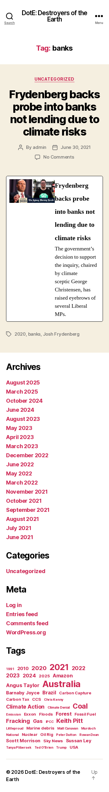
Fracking (18, 720)
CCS (36, 699)
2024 (29, 676)
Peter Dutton (66, 735)
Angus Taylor (22, 685)
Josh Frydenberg (61, 334)
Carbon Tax (17, 699)
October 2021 (24, 501)
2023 (13, 675)
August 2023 (23, 419)
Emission (13, 714)
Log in (13, 605)
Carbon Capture (75, 692)
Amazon (63, 676)
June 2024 (20, 410)
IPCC (50, 722)
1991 (10, 669)
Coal (80, 706)
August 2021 (22, 519)
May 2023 (19, 428)
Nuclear (30, 734)
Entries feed (22, 614)
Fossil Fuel (85, 714)
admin (39, 147)
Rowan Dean (89, 735)
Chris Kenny (53, 700)
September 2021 (28, 510)
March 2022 (22, 482)
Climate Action (25, 706)
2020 (20, 334)
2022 (78, 668)
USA (74, 747)
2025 (44, 675)
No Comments (58, 157)
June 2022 (20, 464)
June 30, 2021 (76, 147)
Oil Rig (46, 734)
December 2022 (27, 455)
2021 (59, 667)
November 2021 (27, 491)
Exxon (30, 714)
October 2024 (24, 401)
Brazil (49, 693)
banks (34, 334)
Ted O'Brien (44, 748)
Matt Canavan (67, 728)
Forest (63, 714)
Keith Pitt (69, 720)
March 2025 (22, 391)
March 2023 (22, 446)
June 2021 (19, 537)
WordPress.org (26, 632)
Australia (61, 684)
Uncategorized (54, 79)
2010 (23, 668)
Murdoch (88, 728)
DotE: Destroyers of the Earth (54, 16)
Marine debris (40, 728)
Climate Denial (59, 708)
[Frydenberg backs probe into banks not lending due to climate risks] (54, 248)
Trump (61, 748)
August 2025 (23, 382)
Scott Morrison (23, 740)
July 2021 (18, 528)
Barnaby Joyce (23, 693)
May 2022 (19, 473)
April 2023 (20, 437)
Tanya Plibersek (18, 748)
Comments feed (27, 623)
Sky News (53, 740)
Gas (38, 721)
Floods (46, 714)
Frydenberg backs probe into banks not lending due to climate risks (54, 113)
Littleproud (14, 728)
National (12, 735)
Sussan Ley (78, 740)
